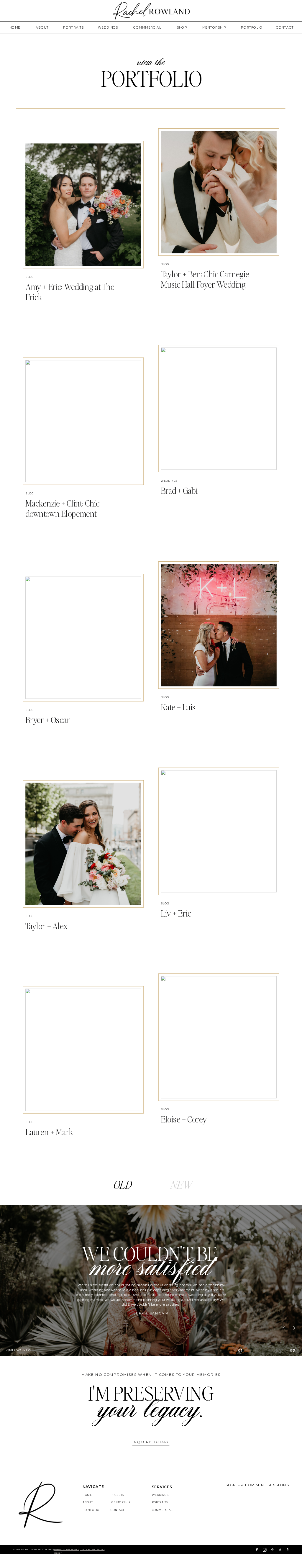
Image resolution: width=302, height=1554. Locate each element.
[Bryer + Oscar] (83, 637)
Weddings (169, 481)
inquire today (151, 1442)
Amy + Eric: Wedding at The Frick (69, 291)
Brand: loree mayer (66, 1549)
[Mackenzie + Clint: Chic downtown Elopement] (83, 421)
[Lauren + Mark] (83, 1050)
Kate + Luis (178, 706)
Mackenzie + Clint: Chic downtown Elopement (62, 508)
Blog (29, 277)
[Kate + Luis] (219, 625)
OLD (123, 1184)
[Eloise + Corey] (219, 1037)
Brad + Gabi (179, 490)
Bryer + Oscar (47, 719)
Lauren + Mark (49, 1132)
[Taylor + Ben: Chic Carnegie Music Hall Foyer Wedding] (219, 192)
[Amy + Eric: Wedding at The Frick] (83, 204)
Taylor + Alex (46, 925)
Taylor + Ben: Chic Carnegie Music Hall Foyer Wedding (205, 279)
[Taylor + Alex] (83, 844)
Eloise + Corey (184, 1119)
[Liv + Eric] (219, 831)
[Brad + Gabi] (219, 408)
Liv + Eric (176, 913)
